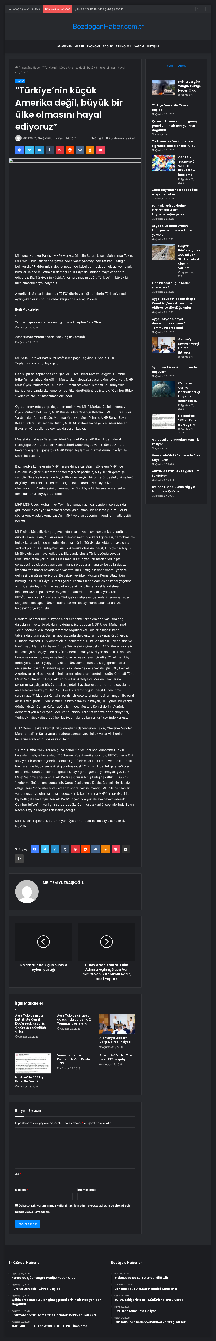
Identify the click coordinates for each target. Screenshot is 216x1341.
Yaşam (139, 46)
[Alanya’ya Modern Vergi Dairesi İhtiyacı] (117, 1024)
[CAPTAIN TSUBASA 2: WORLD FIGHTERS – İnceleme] (163, 163)
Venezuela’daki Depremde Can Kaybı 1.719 (73, 1059)
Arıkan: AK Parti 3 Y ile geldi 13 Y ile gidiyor (115, 1057)
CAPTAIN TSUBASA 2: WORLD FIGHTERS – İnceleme (187, 166)
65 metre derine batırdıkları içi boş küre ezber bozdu (189, 392)
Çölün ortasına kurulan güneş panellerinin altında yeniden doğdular (118, 9)
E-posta (21, 1189)
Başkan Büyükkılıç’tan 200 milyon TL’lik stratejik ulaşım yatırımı (189, 257)
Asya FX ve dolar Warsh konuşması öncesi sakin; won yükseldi (174, 230)
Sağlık (108, 46)
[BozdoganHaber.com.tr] (108, 26)
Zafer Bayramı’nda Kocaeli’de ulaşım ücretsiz (50, 337)
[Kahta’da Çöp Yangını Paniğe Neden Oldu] (163, 87)
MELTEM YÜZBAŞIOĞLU (37, 138)
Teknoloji (123, 46)
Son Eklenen (176, 66)
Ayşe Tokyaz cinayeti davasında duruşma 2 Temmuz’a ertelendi (74, 1019)
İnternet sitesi (86, 1189)
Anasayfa (64, 46)
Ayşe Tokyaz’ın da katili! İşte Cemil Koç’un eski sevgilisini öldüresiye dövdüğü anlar (31, 1023)
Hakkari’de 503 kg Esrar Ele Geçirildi (29, 1079)
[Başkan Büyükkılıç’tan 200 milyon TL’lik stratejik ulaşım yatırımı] (163, 252)
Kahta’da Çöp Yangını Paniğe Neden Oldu (189, 86)
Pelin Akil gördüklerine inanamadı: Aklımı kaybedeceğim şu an (169, 210)
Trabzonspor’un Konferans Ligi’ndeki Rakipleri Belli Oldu (58, 322)
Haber (79, 46)
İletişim (153, 46)
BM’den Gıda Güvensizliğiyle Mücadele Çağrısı (173, 489)
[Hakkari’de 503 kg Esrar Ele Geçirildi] (33, 1063)
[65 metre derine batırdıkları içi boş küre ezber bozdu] (163, 389)
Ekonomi (93, 46)
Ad (18, 1174)
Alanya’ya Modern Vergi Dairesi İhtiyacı (115, 1040)
